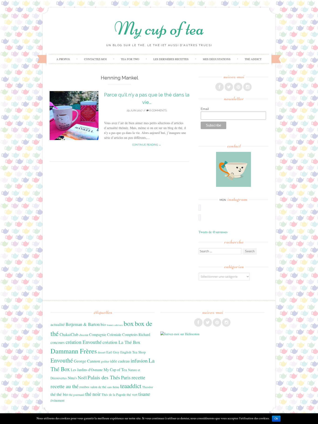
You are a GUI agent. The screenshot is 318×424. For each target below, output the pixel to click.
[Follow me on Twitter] (229, 87)
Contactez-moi (95, 59)
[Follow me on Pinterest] (238, 87)
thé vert (132, 394)
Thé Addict (253, 59)
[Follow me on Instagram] (247, 87)
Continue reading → (146, 144)
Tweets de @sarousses (213, 232)
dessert (101, 352)
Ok (276, 418)
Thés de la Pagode (113, 394)
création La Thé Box (121, 342)
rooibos (84, 387)
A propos (63, 59)
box (129, 323)
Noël (82, 377)
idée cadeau (120, 361)
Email (205, 109)
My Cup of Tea (115, 369)
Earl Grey (112, 352)
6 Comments (158, 110)
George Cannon (87, 361)
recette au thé (64, 386)
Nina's (72, 377)
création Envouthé (83, 342)
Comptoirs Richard (136, 334)
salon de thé (98, 387)
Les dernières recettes (171, 59)
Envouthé (62, 360)
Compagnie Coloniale (105, 334)
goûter (105, 361)
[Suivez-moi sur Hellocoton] (180, 334)
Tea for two (130, 59)
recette (138, 377)
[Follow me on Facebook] (219, 87)
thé (53, 394)
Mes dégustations (216, 59)
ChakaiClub (69, 334)
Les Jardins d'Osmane (87, 369)
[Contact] (233, 169)
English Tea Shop (133, 352)
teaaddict (130, 386)
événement (57, 400)
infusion (139, 360)
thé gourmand (76, 395)
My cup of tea (159, 28)
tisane (144, 393)
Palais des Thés (104, 377)
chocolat (83, 335)
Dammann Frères (74, 350)
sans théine (113, 387)
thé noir (93, 394)
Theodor (147, 387)
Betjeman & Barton (83, 324)
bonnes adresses (115, 325)
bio (103, 324)
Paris (126, 377)
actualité (58, 324)
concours (58, 342)
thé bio (62, 394)
